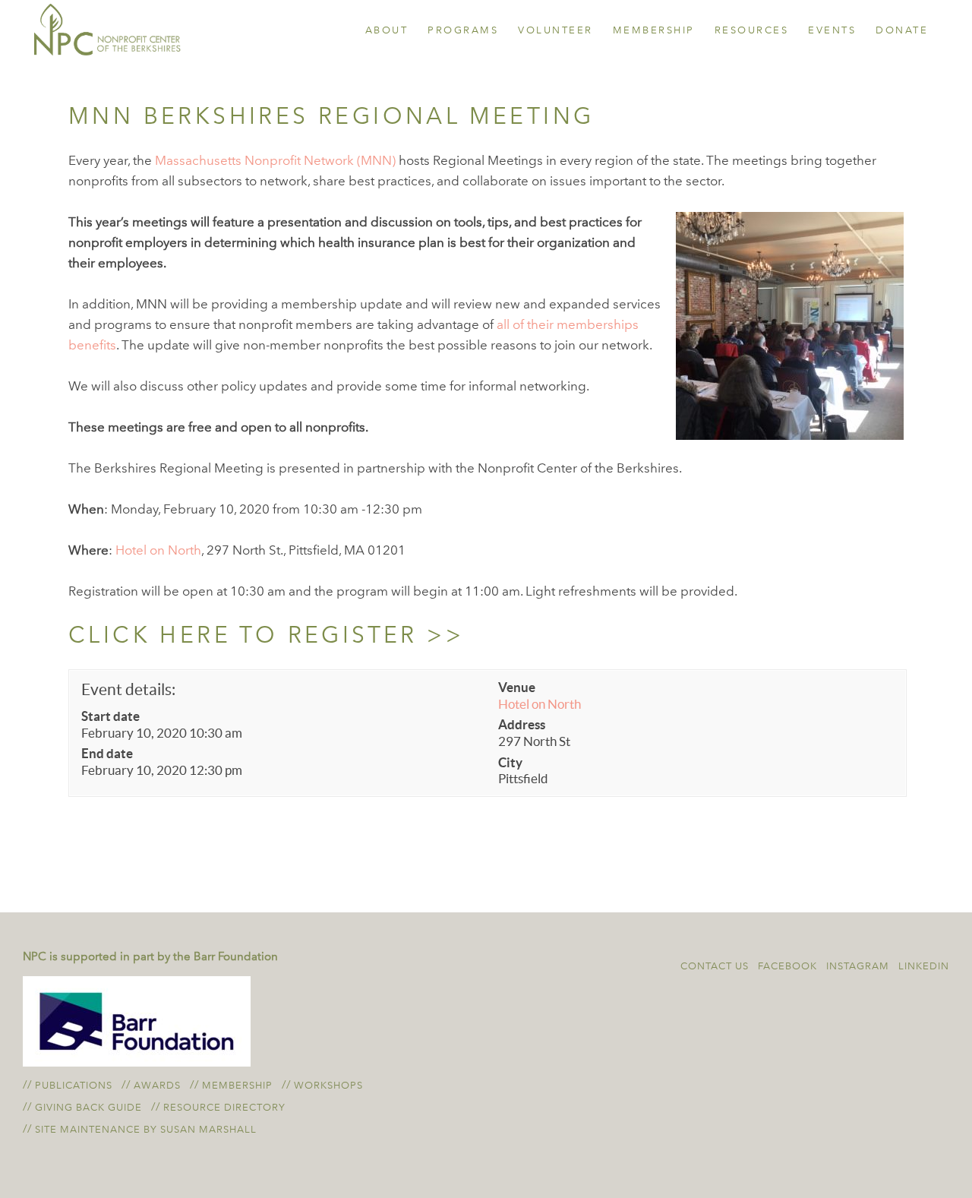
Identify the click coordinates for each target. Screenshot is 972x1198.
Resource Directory (224, 1107)
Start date (110, 716)
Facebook (787, 966)
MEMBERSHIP (237, 1085)
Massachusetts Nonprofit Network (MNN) (275, 160)
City (510, 762)
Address (521, 724)
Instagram (857, 966)
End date (107, 753)
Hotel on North (158, 550)
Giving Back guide (88, 1107)
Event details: (128, 689)
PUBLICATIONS (73, 1085)
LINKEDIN (923, 966)
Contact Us (714, 966)
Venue (516, 687)
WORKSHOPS (328, 1085)
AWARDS (157, 1085)
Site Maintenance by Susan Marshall (146, 1129)
